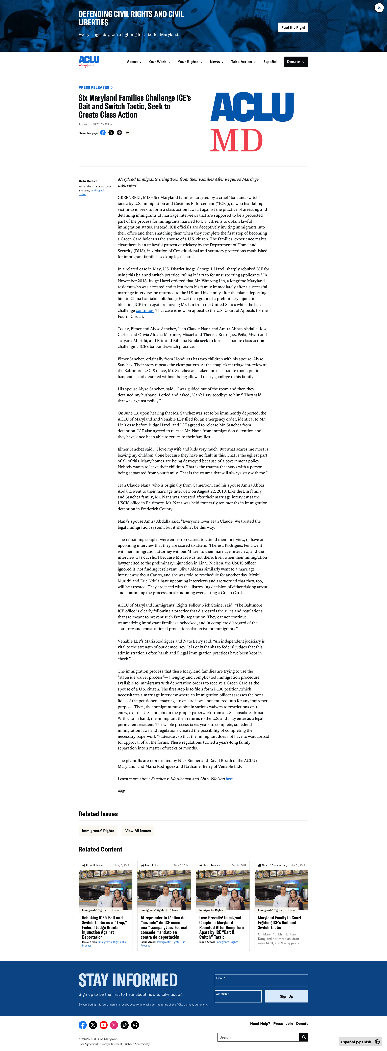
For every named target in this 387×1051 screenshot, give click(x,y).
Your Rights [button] (188, 61)
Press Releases (94, 87)
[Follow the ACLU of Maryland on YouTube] (104, 1025)
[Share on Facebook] (103, 134)
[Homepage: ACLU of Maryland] (93, 62)
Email (220, 978)
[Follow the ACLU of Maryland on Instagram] (114, 1025)
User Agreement (88, 1044)
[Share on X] (111, 134)
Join (289, 1023)
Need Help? (260, 1023)
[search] (304, 1037)
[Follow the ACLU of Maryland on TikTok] (125, 1025)
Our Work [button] (157, 61)
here (230, 778)
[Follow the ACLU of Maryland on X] (93, 1025)
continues (145, 310)
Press (278, 1023)
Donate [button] (293, 61)
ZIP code (222, 993)
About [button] (132, 61)
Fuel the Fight (293, 27)
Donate (302, 1023)
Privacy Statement (111, 1044)
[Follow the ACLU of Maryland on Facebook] (83, 1025)
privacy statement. (197, 1004)
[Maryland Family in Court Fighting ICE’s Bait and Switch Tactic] (281, 906)
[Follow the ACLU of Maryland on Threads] (135, 1025)
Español (270, 61)
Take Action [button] (241, 61)
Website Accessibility (137, 1044)
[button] (119, 133)
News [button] (215, 61)
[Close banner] (379, 8)
